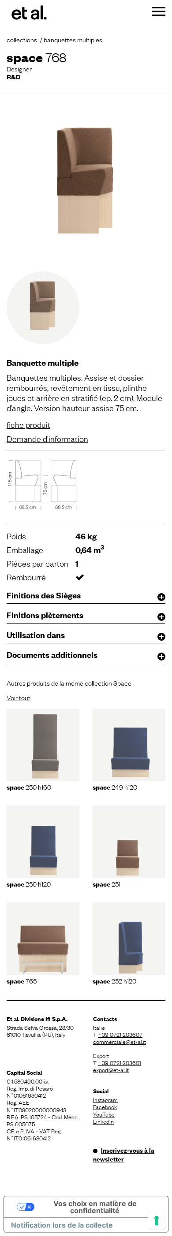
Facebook (105, 1106)
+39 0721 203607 (120, 1034)
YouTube (104, 1113)
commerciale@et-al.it (119, 1041)
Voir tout (18, 697)
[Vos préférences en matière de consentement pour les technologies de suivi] (156, 1220)
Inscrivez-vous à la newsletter (123, 1154)
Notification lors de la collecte (62, 1225)
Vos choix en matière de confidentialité (95, 1207)
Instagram (105, 1099)
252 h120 (114, 980)
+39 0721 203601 (119, 1062)
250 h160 (29, 786)
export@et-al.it (111, 1069)
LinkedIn (103, 1121)
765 (22, 980)
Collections (22, 39)
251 (106, 883)
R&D (13, 76)
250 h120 (29, 883)
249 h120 (115, 786)
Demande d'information (47, 438)
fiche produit (28, 424)
